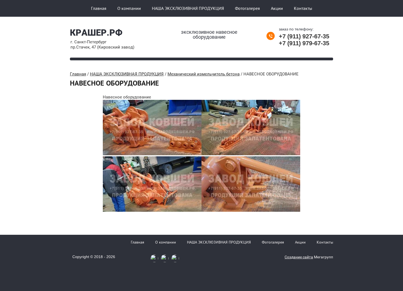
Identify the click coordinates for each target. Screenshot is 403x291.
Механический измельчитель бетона (204, 74)
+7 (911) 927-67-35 (304, 36)
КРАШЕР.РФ (96, 32)
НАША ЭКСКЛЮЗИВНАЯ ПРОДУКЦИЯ (188, 8)
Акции (277, 8)
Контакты (303, 8)
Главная (98, 8)
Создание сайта (299, 257)
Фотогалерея (247, 8)
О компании (129, 8)
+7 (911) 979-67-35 (304, 43)
